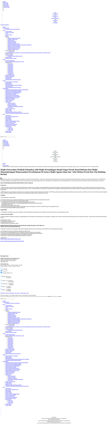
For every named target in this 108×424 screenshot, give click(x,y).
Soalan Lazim (8, 131)
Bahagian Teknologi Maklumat (14, 45)
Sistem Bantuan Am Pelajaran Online (13, 96)
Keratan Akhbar (9, 119)
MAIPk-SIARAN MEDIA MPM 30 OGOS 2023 (10, 239)
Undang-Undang (9, 100)
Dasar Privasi (3, 293)
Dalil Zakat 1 (10, 63)
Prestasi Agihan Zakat (10, 76)
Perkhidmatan (5, 88)
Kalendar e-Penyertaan (12, 105)
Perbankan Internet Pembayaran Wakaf (13, 87)
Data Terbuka (8, 115)
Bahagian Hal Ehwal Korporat (14, 47)
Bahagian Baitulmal (12, 42)
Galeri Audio (10, 129)
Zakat (4, 59)
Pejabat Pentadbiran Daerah (11, 58)
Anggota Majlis (11, 51)
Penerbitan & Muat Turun (11, 125)
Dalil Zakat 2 (10, 65)
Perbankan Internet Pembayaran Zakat (13, 79)
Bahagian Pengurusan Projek (13, 43)
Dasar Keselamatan (10, 293)
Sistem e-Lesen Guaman (10, 108)
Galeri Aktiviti (8, 126)
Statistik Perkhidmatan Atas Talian (12, 97)
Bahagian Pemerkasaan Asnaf (14, 48)
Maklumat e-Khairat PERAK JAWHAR (14, 112)
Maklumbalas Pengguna (10, 98)
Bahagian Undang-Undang (13, 49)
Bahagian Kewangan (12, 41)
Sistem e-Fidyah (9, 110)
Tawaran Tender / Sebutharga (11, 124)
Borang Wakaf (8, 82)
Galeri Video (10, 128)
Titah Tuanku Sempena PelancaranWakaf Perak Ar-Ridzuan (17, 359)
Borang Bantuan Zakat (10, 60)
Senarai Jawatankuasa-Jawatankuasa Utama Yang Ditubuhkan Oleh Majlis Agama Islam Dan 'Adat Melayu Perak (28, 52)
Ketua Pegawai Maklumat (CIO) (12, 116)
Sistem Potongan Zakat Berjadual (12, 95)
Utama (4, 26)
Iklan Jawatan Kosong (10, 123)
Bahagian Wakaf (11, 40)
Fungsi (7, 35)
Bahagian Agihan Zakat (12, 39)
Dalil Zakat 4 (10, 67)
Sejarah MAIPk (9, 31)
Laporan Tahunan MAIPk (11, 122)
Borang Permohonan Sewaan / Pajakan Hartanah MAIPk (17, 89)
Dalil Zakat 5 (10, 68)
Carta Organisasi (9, 34)
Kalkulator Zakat (9, 77)
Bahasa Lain (5, 2)
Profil (4, 30)
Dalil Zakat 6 (10, 69)
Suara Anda (10, 107)
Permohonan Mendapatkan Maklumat (15, 106)
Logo (7, 33)
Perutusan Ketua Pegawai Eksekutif (13, 29)
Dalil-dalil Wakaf (9, 84)
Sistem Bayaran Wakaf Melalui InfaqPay (14, 91)
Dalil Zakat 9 (10, 72)
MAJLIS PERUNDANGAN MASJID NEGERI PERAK (12, 241)
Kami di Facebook (11, 103)
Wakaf (4, 80)
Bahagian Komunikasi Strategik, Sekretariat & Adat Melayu (20, 44)
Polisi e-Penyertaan (12, 104)
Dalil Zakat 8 (10, 71)
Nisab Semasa (8, 78)
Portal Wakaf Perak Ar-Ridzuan (12, 81)
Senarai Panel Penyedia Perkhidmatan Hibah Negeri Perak (17, 113)
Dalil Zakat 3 (10, 66)
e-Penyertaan (8, 101)
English (4, 1)
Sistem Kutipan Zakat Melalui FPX (12, 93)
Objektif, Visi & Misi (10, 32)
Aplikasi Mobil (8, 109)
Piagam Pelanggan (9, 54)
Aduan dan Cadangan (10, 99)
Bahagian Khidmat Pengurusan (14, 38)
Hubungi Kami (8, 57)
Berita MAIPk (8, 118)
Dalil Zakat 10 (11, 73)
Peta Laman (17, 293)
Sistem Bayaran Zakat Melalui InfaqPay (13, 90)
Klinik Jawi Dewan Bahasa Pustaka (13, 121)
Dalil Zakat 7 (10, 70)
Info (4, 114)
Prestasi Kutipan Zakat (10, 75)
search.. (2, 136)
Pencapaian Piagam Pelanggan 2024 (15, 56)
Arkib (27, 293)
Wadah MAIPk (9, 132)
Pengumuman (8, 117)
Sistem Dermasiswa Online (11, 94)
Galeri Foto (10, 127)
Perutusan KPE (6, 28)
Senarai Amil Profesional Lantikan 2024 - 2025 (15, 61)
